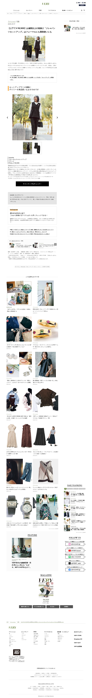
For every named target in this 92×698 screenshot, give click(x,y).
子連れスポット (36, 635)
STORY (43, 686)
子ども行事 (36, 641)
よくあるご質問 (41, 676)
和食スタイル (59, 686)
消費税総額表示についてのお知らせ (46, 668)
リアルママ (36, 644)
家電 (45, 644)
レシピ (46, 633)
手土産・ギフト (47, 641)
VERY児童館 (36, 633)
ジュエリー (20, 13)
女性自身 (29, 688)
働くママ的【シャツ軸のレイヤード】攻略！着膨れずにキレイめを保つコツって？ (32, 229)
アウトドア (47, 636)
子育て (40, 10)
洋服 (28, 13)
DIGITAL (43, 673)
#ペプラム (17, 266)
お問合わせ (48, 676)
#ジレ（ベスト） (37, 266)
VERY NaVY (77, 642)
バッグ (14, 13)
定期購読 (66, 606)
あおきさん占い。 (78, 631)
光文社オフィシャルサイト (57, 676)
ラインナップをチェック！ (32, 184)
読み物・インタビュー (67, 10)
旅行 (45, 638)
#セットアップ (30, 266)
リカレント (60, 639)
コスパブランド (34, 13)
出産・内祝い (36, 636)
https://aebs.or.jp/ (21, 661)
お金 (45, 642)
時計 (25, 13)
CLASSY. (34, 686)
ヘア (22, 636)
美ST (51, 686)
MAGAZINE (38, 673)
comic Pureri (48, 688)
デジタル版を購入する (39, 606)
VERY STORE (77, 635)
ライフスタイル (52, 10)
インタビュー (60, 635)
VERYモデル (60, 638)
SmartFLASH (35, 688)
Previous (7, 117)
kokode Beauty (41, 689)
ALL (8, 13)
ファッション (16, 10)
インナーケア (24, 639)
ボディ (23, 638)
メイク (23, 633)
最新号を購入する (25, 606)
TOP (7, 621)
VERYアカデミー (61, 636)
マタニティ (56, 13)
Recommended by (52, 528)
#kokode (23, 266)
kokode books (49, 689)
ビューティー (29, 10)
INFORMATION (53, 673)
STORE (48, 673)
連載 (58, 633)
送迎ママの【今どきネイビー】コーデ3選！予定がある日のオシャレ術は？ (30, 234)
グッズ (35, 639)
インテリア (47, 635)
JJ (30, 686)
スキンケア (24, 635)
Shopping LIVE (78, 639)
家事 (45, 639)
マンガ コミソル (55, 688)
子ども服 (35, 638)
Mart (47, 686)
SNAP (50, 13)
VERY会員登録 (78, 646)
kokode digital (56, 689)
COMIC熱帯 (42, 688)
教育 (34, 642)
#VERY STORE (46, 266)
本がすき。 (62, 688)
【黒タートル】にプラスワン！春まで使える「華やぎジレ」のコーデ (29, 232)
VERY (39, 686)
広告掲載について (33, 676)
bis (54, 686)
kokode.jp (35, 689)
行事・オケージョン (43, 13)
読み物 (59, 641)
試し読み (52, 606)
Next (57, 117)
